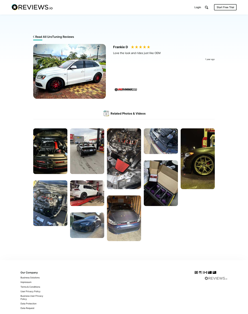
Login (197, 7)
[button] (206, 7)
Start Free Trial (225, 7)
